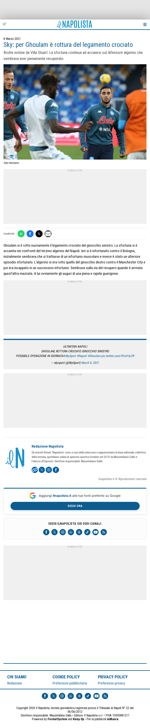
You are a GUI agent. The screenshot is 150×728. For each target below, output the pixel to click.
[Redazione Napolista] (15, 458)
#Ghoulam (94, 356)
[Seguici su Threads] (79, 532)
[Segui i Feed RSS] (104, 532)
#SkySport (69, 356)
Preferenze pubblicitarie (70, 683)
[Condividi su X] (39, 233)
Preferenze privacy (111, 683)
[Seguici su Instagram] (63, 532)
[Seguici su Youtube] (95, 532)
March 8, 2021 (90, 363)
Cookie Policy (66, 676)
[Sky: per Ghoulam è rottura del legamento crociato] (75, 112)
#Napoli (82, 356)
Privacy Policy (113, 676)
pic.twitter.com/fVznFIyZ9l (117, 356)
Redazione (14, 683)
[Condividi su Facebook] (30, 233)
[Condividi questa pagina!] (4, 24)
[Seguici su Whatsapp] (71, 532)
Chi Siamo (16, 676)
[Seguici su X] (54, 532)
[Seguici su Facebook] (46, 532)
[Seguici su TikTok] (87, 532)
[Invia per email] (48, 233)
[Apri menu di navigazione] (145, 24)
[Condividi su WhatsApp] (21, 233)
